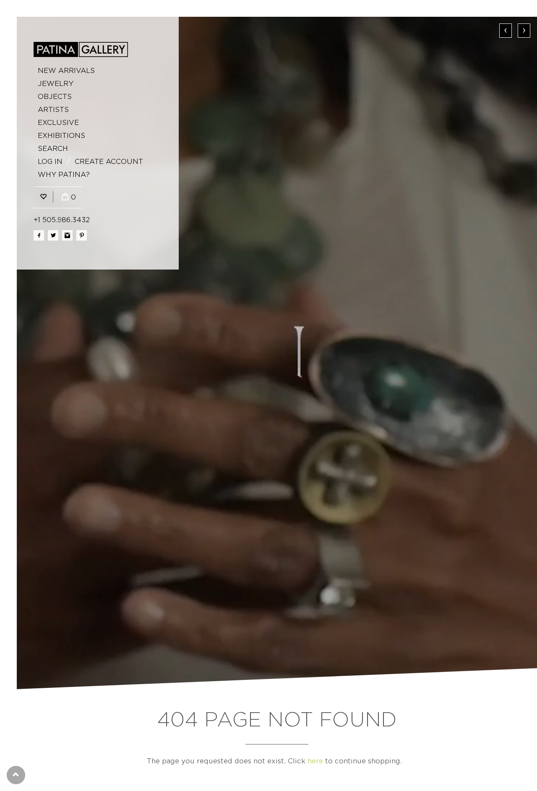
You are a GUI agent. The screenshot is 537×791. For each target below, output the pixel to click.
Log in (50, 162)
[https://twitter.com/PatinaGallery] (53, 235)
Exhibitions (61, 136)
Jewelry (55, 84)
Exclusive (58, 123)
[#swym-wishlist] (43, 197)
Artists (53, 110)
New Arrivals (66, 71)
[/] (81, 49)
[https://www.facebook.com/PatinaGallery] (39, 235)
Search (53, 149)
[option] (277, 353)
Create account (109, 162)
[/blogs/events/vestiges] (277, 353)
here (315, 761)
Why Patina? (64, 175)
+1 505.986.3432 (62, 220)
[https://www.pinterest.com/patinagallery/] (81, 235)
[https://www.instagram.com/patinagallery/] (67, 235)
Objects (55, 97)
